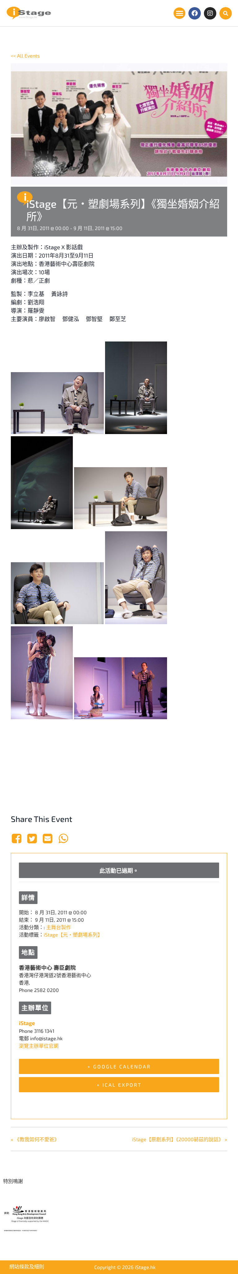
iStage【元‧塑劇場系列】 (73, 934)
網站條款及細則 (26, 1266)
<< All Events (25, 56)
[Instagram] (210, 13)
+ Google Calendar (119, 1066)
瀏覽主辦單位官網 (39, 1046)
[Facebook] (194, 13)
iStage (27, 1023)
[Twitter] (32, 838)
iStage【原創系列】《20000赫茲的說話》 (179, 1139)
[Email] (47, 838)
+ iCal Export (119, 1085)
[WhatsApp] (63, 838)
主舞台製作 (58, 927)
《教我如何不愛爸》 (35, 1139)
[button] (179, 13)
